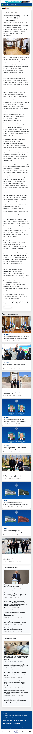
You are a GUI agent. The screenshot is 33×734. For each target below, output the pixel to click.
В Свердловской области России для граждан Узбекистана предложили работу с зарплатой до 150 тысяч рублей (16, 665)
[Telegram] (12, 302)
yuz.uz (28, 728)
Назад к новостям (11, 12)
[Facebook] (16, 302)
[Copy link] (26, 302)
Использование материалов (11, 723)
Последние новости (11, 567)
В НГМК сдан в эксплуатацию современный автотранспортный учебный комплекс (16, 621)
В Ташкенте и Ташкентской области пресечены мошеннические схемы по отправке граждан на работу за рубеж (15, 700)
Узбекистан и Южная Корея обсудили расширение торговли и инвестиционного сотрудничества (16, 614)
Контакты (16, 720)
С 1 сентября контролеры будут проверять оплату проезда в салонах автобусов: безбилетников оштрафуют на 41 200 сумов (16, 683)
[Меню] (29, 8)
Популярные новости (11, 638)
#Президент (7, 306)
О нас (4, 720)
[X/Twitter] (19, 302)
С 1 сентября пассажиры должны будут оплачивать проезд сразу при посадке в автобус (15, 674)
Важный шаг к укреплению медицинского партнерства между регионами (16, 628)
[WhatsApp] (23, 302)
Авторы (9, 720)
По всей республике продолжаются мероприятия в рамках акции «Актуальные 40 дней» (16, 692)
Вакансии (23, 720)
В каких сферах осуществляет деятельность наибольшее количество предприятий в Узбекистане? (15, 594)
